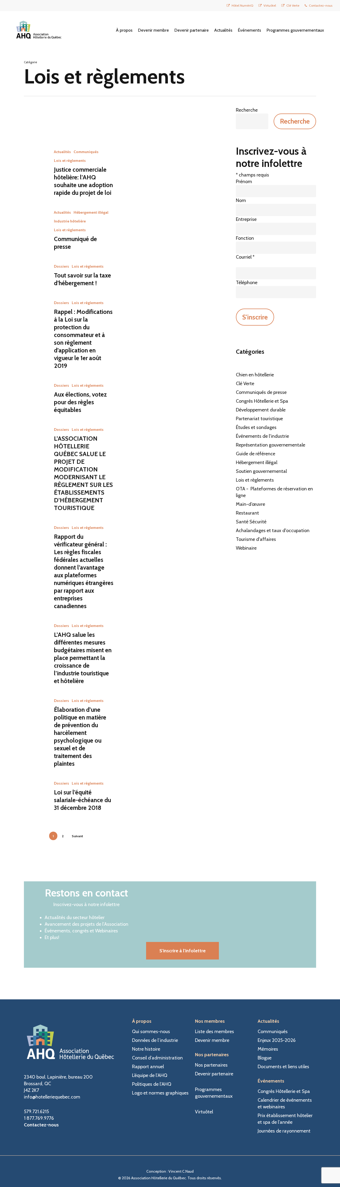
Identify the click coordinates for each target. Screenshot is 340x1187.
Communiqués (86, 151)
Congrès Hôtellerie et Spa (262, 401)
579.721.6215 (36, 1111)
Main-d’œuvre (250, 504)
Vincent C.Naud (181, 1171)
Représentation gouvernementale (270, 445)
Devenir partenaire (214, 1074)
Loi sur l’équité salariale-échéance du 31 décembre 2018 (82, 800)
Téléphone (246, 282)
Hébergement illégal (91, 212)
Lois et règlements (70, 160)
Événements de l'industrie (262, 436)
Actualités (62, 151)
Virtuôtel (204, 1112)
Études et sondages (256, 427)
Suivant (77, 836)
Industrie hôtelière (70, 221)
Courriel (245, 257)
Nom (241, 200)
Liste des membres (214, 1031)
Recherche (247, 110)
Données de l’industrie (155, 1040)
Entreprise (246, 219)
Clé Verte (245, 383)
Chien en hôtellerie (255, 375)
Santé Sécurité (251, 522)
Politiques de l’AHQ (151, 1084)
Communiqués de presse (261, 392)
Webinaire (246, 548)
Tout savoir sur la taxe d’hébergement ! (82, 279)
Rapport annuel (148, 1067)
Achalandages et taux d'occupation (272, 530)
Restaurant (247, 513)
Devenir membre (212, 1040)
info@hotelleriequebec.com (52, 1097)
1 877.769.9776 (39, 1118)
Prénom (244, 181)
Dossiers (61, 266)
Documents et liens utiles (283, 1067)
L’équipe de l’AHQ (149, 1075)
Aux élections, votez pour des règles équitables (80, 402)
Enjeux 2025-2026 (277, 1040)
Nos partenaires (211, 1065)
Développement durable (261, 410)
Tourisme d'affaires (256, 539)
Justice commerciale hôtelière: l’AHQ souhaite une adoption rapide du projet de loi (83, 181)
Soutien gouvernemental (261, 471)
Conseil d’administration (157, 1058)
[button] (182, 950)
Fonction (245, 238)
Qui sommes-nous (151, 1031)
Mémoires (268, 1049)
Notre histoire (146, 1049)
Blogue (264, 1058)
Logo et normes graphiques (160, 1093)
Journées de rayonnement (284, 1131)
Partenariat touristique (259, 419)
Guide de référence (255, 454)
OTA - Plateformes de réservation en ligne (274, 492)
